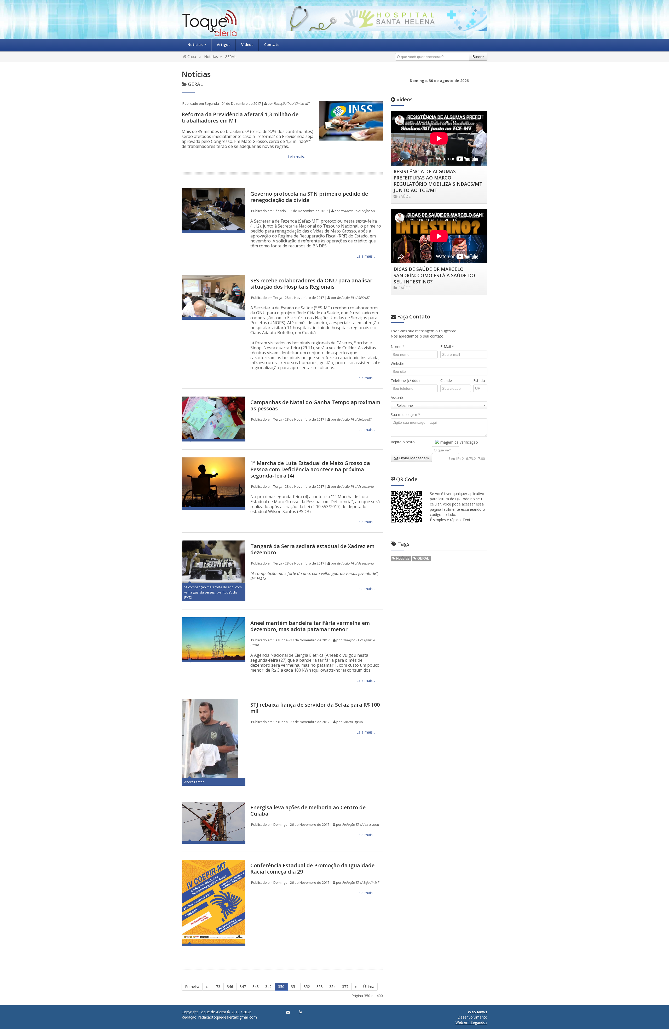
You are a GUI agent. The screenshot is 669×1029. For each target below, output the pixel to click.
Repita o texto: (403, 441)
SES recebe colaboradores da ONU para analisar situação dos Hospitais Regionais (311, 283)
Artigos (223, 44)
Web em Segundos (471, 1022)
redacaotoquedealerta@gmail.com (227, 1017)
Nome (398, 346)
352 (307, 986)
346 (230, 986)
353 (319, 986)
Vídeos (247, 44)
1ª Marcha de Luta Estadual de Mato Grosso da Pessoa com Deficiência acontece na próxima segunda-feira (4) (310, 469)
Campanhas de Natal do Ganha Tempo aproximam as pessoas (315, 405)
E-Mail (447, 346)
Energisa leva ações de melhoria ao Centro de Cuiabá (308, 810)
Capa (191, 56)
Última (368, 986)
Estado (479, 380)
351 (294, 986)
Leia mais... (296, 156)
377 (345, 986)
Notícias (195, 44)
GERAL (230, 56)
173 (217, 986)
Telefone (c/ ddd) (405, 380)
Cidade (446, 380)
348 (255, 986)
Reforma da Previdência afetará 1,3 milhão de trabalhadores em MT (240, 117)
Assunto (398, 397)
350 (281, 986)
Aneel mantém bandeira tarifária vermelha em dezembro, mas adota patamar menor (310, 626)
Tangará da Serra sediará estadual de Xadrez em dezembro (312, 549)
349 (268, 986)
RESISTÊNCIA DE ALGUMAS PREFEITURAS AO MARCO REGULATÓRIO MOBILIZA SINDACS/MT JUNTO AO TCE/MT (438, 180)
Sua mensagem (405, 414)
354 (332, 986)
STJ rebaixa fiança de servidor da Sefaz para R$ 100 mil (315, 707)
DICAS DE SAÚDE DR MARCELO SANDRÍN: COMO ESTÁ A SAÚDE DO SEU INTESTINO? (434, 275)
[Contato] (288, 1012)
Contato (272, 44)
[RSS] (300, 1012)
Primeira (192, 986)
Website (397, 363)
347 (243, 986)
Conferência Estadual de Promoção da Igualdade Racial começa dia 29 (312, 868)
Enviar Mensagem (413, 458)
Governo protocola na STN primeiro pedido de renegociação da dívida (309, 197)
